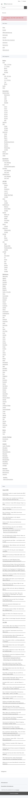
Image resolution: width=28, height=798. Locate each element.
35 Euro (6, 118)
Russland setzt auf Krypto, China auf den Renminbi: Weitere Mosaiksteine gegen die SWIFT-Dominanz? (14, 566)
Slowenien (5, 395)
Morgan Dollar (7, 246)
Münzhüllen (5, 455)
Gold (4, 62)
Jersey (4, 341)
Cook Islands (5, 296)
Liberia (4, 352)
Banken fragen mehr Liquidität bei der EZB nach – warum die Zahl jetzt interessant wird (14, 498)
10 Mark (6, 128)
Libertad (6, 226)
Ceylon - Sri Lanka (7, 292)
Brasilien (5, 288)
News (19, 1)
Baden (5, 136)
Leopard (6, 240)
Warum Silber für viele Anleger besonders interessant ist (12, 622)
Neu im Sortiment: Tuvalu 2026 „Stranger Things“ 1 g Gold (14, 503)
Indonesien (5, 325)
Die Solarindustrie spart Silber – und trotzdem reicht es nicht (13, 541)
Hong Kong (5, 321)
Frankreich (5, 305)
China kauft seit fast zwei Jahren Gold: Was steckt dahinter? (14, 756)
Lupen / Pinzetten (7, 446)
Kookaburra (7, 189)
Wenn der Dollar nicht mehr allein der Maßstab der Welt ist (13, 592)
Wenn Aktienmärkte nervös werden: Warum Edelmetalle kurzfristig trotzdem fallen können (13, 666)
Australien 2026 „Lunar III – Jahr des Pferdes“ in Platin (13, 686)
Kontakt (24, 1)
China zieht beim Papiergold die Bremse (12, 660)
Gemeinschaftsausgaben (9, 166)
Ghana (4, 309)
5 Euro (5, 108)
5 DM (5, 98)
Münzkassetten (6, 459)
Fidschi (4, 301)
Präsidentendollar (8, 247)
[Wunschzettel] (24, 4)
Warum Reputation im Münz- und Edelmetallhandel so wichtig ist (10, 643)
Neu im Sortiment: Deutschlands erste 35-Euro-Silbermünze (13, 634)
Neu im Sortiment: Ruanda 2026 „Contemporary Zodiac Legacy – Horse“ (13, 700)
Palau (5, 263)
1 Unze (5, 78)
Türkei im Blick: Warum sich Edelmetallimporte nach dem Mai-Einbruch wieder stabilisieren (13, 690)
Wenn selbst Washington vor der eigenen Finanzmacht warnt (12, 518)
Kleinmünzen (7, 95)
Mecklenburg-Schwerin (9, 142)
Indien (4, 323)
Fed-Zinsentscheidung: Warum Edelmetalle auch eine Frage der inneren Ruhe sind (14, 639)
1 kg (5, 82)
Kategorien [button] (3, 774)
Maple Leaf (6, 214)
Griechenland (6, 311)
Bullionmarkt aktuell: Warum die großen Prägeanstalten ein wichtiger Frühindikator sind (13, 730)
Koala (5, 187)
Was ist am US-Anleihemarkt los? (10, 532)
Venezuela (5, 425)
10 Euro (6, 110)
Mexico (4, 224)
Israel (4, 333)
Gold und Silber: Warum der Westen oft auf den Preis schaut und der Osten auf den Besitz (13, 629)
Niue (5, 261)
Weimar (4, 151)
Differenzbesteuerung (8, 32)
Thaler (4, 155)
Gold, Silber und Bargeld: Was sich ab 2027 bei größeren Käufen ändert (13, 676)
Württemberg (7, 147)
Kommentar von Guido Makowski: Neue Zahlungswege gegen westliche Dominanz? (12, 560)
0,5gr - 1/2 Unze (7, 64)
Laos (4, 350)
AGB (3, 47)
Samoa (4, 384)
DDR (4, 124)
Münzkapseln (6, 457)
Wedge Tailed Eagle (8, 195)
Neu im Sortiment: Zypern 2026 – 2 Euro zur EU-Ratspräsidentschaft (13, 742)
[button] (21, 4)
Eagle (5, 244)
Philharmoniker (7, 230)
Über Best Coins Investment (9, 40)
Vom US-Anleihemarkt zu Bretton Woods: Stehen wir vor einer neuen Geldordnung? (14, 536)
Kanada (4, 212)
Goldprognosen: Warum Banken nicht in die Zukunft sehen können (13, 546)
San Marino (5, 386)
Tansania (5, 401)
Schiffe (4, 432)
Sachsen (6, 145)
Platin (4, 88)
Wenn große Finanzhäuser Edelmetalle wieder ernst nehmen (13, 555)
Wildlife (6, 218)
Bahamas (5, 284)
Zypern (4, 427)
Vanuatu (4, 421)
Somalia (4, 234)
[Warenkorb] (26, 4)
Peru (4, 374)
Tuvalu (5, 269)
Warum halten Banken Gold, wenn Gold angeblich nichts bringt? (14, 648)
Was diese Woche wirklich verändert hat (12, 530)
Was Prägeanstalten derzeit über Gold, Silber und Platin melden (14, 671)
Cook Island (6, 255)
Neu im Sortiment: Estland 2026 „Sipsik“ (12, 738)
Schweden (5, 388)
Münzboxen (5, 450)
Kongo (5, 259)
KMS (5, 120)
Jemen (4, 339)
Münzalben (5, 448)
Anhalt (5, 134)
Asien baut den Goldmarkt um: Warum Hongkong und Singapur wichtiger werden (14, 725)
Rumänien (5, 380)
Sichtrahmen (5, 463)
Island (4, 329)
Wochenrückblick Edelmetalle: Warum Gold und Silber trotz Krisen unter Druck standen (13, 681)
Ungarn (4, 417)
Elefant (5, 238)
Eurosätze (5, 168)
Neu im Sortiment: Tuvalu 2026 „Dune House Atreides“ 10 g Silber (13, 508)
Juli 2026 (4, 625)
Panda (5, 200)
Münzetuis (5, 453)
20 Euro (6, 114)
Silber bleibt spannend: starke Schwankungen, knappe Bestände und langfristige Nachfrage (13, 761)
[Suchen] (25, 7)
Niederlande (5, 364)
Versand (4, 37)
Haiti (4, 317)
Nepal (4, 360)
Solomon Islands (6, 397)
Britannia (6, 206)
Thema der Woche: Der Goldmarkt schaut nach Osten (13, 617)
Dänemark (5, 297)
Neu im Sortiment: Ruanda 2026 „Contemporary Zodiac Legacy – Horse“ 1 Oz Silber (13, 695)
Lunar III (6, 193)
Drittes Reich (5, 153)
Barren (5, 68)
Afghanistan (5, 276)
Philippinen (5, 376)
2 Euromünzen (6, 160)
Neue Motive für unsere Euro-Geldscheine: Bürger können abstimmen (12, 658)
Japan (4, 337)
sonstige (6, 149)
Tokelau (6, 267)
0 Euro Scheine (6, 470)
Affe (5, 236)
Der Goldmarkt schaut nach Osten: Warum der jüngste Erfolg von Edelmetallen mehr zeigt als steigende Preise (13, 597)
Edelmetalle (5, 35)
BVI (5, 253)
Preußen (6, 144)
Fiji (5, 257)
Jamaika (4, 335)
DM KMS (6, 102)
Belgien (4, 286)
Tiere (4, 434)
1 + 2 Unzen (7, 66)
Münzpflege (5, 461)
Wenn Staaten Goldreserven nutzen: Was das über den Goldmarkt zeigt (13, 653)
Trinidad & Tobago (7, 405)
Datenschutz (5, 45)
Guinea (4, 315)
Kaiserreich (5, 132)
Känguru (6, 185)
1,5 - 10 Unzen (7, 80)
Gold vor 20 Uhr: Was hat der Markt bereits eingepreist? (12, 522)
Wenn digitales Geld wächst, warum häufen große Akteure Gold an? (14, 582)
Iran (3, 327)
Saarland (5, 122)
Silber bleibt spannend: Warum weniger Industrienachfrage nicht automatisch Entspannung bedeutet (12, 711)
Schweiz (4, 389)
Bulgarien (5, 290)
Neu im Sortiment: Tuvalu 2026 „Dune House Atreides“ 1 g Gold (13, 513)
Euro (4, 104)
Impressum (5, 42)
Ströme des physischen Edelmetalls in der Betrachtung (12, 607)
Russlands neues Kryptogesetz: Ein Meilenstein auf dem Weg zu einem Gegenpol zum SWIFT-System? (13, 572)
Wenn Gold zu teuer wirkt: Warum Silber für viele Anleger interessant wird (14, 587)
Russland (5, 382)
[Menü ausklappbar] (1, 3)
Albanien (5, 280)
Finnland (5, 303)
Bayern (5, 138)
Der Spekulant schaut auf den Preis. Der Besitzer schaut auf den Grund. (14, 603)
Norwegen (5, 368)
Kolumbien (5, 344)
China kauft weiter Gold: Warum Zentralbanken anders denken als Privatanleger (13, 721)
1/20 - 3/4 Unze (7, 76)
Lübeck (5, 140)
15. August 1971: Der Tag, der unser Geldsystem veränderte (13, 550)
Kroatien (4, 348)
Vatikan (4, 423)
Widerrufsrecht (6, 50)
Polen (4, 378)
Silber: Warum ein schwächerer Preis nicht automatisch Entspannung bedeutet (12, 716)
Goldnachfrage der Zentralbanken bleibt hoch (13, 662)
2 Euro (5, 106)
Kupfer (4, 86)
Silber (4, 74)
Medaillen (5, 477)
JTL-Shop (16, 796)
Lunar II (6, 191)
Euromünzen (5, 439)
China (4, 199)
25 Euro (6, 116)
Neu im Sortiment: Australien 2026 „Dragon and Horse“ (13, 746)
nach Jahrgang (7, 162)
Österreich (5, 370)
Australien (5, 183)
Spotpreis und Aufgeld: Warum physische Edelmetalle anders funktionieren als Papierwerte (14, 705)
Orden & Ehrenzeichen (8, 479)
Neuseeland (5, 362)
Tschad (4, 407)
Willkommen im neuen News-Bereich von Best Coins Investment (13, 766)
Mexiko (4, 358)
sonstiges (5, 465)
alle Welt (6, 72)
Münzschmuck (6, 472)
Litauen (4, 354)
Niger (4, 366)
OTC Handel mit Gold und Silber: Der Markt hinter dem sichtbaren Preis (14, 612)
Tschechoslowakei (7, 409)
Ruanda (6, 265)
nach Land (6, 164)
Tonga (4, 403)
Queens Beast (7, 208)
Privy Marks (6, 220)
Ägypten (4, 278)
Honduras (5, 319)
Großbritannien (6, 204)
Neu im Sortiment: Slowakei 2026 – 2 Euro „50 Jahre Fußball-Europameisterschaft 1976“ (13, 735)
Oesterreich (5, 228)
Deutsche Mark (6, 93)
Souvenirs (5, 474)
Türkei (4, 411)
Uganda (4, 415)
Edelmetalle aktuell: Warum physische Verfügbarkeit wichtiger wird (11, 751)
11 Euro (6, 112)
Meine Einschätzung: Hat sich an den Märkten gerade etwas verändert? (13, 527)
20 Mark (6, 130)
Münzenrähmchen (7, 451)
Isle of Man (5, 331)
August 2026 (5, 490)
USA (3, 242)
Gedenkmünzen (6, 174)
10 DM (5, 100)
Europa (5, 70)
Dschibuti (5, 299)
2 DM (5, 97)
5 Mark (5, 126)
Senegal (4, 391)
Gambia (4, 307)
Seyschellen (5, 393)
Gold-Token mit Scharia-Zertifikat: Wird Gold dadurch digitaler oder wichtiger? (13, 577)
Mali (4, 356)
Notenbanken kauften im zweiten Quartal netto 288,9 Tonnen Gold (13, 494)
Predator (6, 216)
